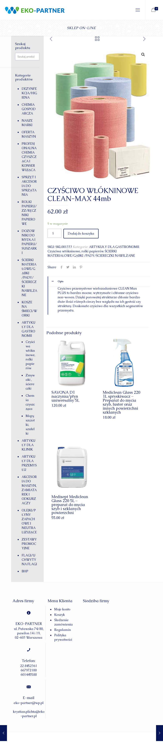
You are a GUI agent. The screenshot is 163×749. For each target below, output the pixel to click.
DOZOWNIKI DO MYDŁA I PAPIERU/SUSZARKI (29, 242)
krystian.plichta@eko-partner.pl (29, 714)
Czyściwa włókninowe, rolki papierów (75, 251)
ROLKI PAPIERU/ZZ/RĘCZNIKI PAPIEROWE (29, 213)
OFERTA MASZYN (29, 134)
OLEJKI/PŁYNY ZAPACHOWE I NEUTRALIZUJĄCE (29, 521)
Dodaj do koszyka (81, 233)
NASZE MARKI (27, 122)
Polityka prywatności (63, 637)
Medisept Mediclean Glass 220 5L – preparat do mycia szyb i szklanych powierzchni (69, 504)
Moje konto (62, 609)
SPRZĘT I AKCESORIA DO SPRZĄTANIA (29, 186)
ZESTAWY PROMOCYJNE (29, 543)
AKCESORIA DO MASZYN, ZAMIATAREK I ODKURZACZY (29, 490)
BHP (25, 571)
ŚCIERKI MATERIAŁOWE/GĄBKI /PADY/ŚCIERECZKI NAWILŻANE (91, 253)
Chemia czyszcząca (30, 402)
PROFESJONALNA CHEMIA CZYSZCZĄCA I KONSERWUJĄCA (29, 157)
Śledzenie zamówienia (63, 622)
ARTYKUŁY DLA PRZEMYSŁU (29, 463)
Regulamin (62, 630)
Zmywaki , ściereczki (30, 382)
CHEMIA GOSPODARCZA (29, 109)
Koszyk (59, 615)
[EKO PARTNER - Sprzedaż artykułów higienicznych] (32, 10)
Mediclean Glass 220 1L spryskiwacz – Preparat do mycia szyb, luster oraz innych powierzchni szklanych (121, 402)
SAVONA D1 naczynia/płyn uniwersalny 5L (65, 396)
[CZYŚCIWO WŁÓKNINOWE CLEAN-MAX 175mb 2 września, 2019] (3, 733)
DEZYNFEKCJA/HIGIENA (29, 93)
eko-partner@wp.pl (29, 703)
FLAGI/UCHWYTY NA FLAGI (29, 559)
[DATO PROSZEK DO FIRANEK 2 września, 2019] (159, 733)
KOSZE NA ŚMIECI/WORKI (29, 308)
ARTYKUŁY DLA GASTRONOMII (114, 247)
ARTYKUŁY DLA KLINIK (28, 445)
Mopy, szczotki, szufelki (30, 425)
